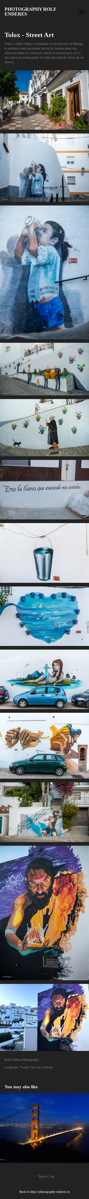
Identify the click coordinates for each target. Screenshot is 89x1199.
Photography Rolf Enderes (31, 11)
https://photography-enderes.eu (50, 1192)
